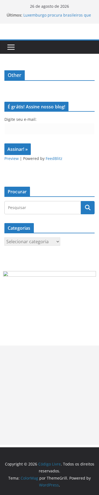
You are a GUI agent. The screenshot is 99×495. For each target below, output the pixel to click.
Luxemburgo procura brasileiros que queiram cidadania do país (57, 17)
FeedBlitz (54, 158)
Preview (11, 158)
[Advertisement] (49, 395)
